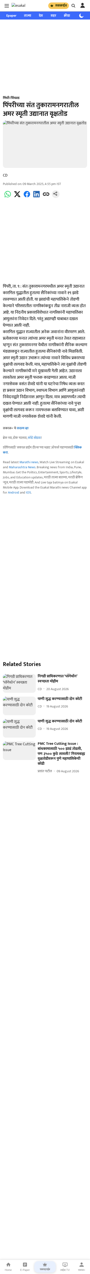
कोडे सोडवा (34, 438)
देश (41, 15)
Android (13, 492)
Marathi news (28, 462)
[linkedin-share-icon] (36, 197)
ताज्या (27, 15)
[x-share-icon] (17, 197)
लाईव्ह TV (65, 1269)
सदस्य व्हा (23, 428)
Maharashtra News (22, 467)
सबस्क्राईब (61, 5)
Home (8, 1269)
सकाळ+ (81, 1269)
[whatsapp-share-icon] (8, 197)
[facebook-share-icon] (27, 197)
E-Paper (25, 1269)
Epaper (11, 15)
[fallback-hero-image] (19, 683)
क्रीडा (67, 15)
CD (5, 175)
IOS (28, 492)
